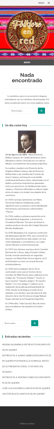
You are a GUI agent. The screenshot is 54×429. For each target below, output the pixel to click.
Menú (41, 2)
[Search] (41, 111)
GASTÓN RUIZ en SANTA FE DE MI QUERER (23, 393)
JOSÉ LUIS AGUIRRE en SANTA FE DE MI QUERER (26, 388)
